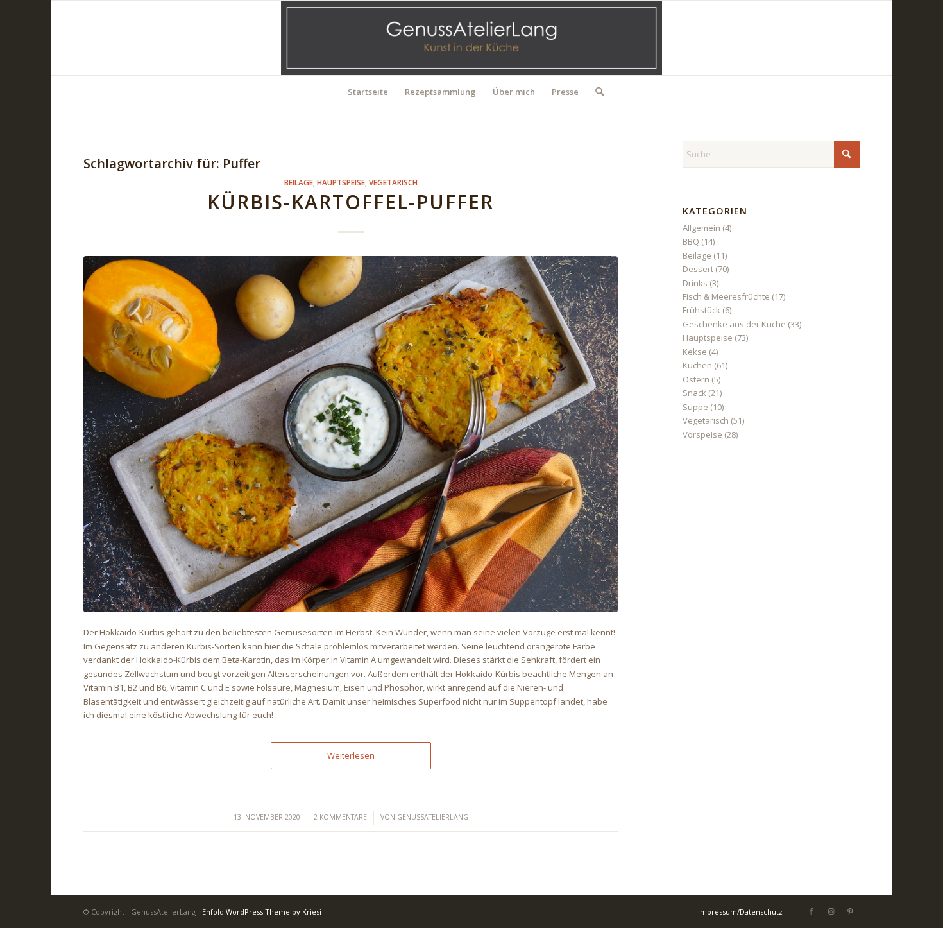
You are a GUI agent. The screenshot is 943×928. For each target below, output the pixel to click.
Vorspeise (702, 434)
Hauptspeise (341, 182)
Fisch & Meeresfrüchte (726, 296)
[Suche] (595, 92)
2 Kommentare (340, 816)
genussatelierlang (432, 816)
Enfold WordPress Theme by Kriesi (261, 911)
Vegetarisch (393, 182)
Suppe (695, 407)
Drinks (695, 283)
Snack (694, 393)
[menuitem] (367, 92)
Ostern (696, 379)
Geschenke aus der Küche (734, 324)
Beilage (298, 182)
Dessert (698, 269)
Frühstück (701, 310)
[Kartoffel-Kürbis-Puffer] (350, 434)
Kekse (695, 351)
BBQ (691, 241)
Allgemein (701, 228)
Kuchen (697, 365)
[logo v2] (471, 38)
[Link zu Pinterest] (850, 911)
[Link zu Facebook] (811, 911)
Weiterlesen (351, 755)
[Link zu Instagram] (830, 911)
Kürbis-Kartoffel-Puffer (350, 202)
